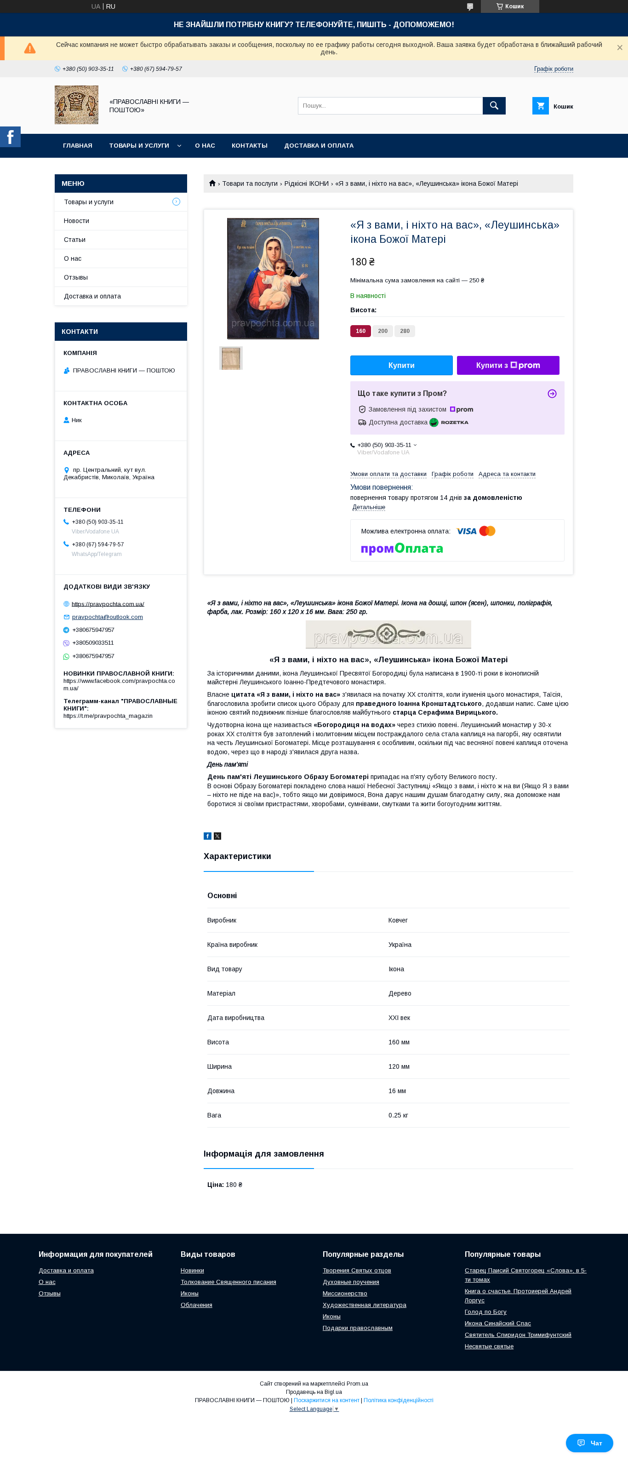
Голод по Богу (486, 1311)
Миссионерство (345, 1293)
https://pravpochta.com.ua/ (108, 603)
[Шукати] (494, 106)
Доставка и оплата (319, 145)
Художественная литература (364, 1304)
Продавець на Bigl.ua (314, 1392)
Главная (77, 145)
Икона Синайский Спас (498, 1323)
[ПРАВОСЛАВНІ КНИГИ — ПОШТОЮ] (76, 122)
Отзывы (76, 277)
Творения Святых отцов (357, 1270)
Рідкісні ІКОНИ (307, 183)
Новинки (192, 1270)
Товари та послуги (250, 183)
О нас (205, 145)
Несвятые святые (489, 1346)
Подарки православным (358, 1327)
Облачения (196, 1304)
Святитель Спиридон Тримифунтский (518, 1334)
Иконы (190, 1293)
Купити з (492, 365)
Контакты (250, 145)
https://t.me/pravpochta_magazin (108, 715)
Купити (401, 365)
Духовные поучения (351, 1281)
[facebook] (207, 837)
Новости (76, 220)
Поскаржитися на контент (327, 1400)
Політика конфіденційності (399, 1400)
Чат (596, 1443)
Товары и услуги (139, 145)
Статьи (75, 239)
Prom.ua (357, 1384)
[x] (217, 837)
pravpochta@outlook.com (107, 616)
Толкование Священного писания (228, 1281)
